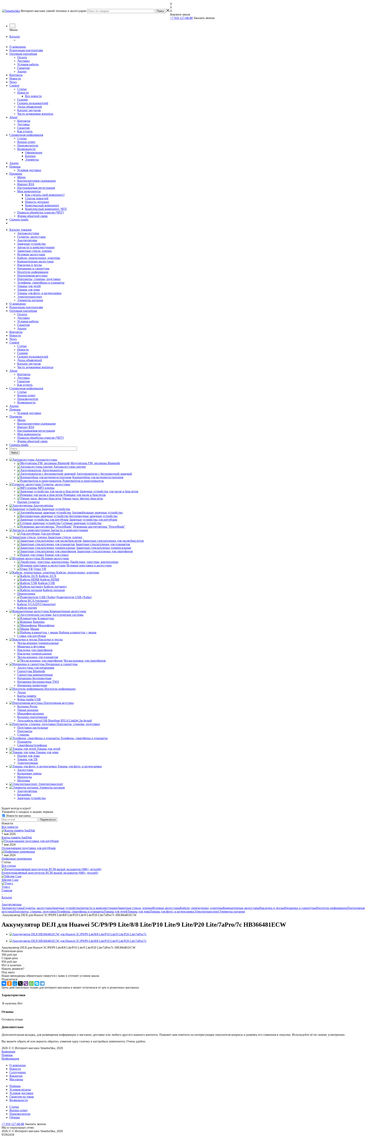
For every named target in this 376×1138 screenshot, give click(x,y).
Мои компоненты (29, 191)
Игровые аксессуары (31, 254)
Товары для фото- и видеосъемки (39, 293)
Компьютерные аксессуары (35, 261)
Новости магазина (18, 815)
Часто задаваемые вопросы (35, 113)
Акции (21, 71)
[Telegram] (42, 983)
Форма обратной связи (32, 216)
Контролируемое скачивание (36, 180)
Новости (15, 78)
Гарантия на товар (21, 1096)
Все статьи (9, 865)
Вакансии (16, 1075)
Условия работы (28, 64)
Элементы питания (30, 300)
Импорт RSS (25, 184)
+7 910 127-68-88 (181, 18)
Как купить (25, 131)
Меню (21, 177)
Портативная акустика (32, 275)
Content (14, 85)
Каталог (14, 36)
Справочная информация (26, 135)
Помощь (15, 166)
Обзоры (14, 1117)
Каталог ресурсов (29, 110)
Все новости (10, 827)
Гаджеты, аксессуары (31, 236)
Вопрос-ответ (26, 142)
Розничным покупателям (26, 50)
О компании (17, 46)
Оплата (22, 57)
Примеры (15, 173)
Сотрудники (17, 1072)
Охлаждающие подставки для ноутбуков (29, 848)
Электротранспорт (29, 296)
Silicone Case (10, 879)
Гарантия (23, 68)
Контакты (16, 75)
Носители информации (32, 272)
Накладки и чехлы (29, 265)
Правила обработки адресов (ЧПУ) (40, 212)
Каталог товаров (20, 229)
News (13, 82)
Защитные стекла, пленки (34, 250)
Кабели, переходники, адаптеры (38, 258)
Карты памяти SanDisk (17, 837)
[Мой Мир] (15, 983)
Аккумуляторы (27, 240)
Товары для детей (29, 286)
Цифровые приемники (17, 858)
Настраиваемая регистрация (36, 187)
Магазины (16, 1079)
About (13, 117)
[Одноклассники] (9, 983)
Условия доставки (29, 170)
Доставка (23, 60)
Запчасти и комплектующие (36, 247)
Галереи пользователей (32, 103)
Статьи (22, 89)
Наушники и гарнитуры (33, 268)
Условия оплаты (20, 1089)
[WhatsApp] (31, 983)
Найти (14, 452)
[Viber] (26, 983)
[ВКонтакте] (4, 983)
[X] (20, 983)
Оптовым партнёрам (23, 53)
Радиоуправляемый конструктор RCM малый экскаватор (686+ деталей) (50, 872)
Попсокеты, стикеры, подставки (39, 279)
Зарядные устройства (31, 243)
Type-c (6, 886)
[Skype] (36, 983)
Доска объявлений (29, 106)
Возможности (26, 149)
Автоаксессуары (28, 233)
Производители (27, 145)
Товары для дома (28, 289)
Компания (8, 1051)
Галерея (22, 99)
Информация (10, 1058)
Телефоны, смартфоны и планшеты (40, 282)
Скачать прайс (19, 219)
